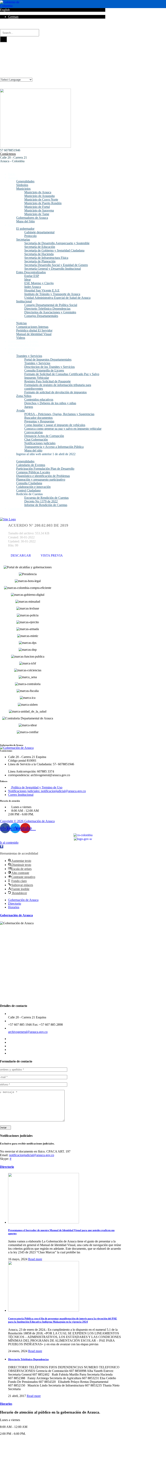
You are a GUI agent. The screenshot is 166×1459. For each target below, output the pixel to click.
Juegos (28, 406)
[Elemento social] (1, 27)
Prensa (12, 319)
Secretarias (23, 239)
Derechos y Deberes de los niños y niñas (50, 403)
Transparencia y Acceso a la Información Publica (23, 343)
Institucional (24, 301)
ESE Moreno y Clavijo (39, 283)
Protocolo (30, 236)
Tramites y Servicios (29, 356)
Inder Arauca (32, 286)
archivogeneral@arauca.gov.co (28, 1032)
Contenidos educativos (38, 399)
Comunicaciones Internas (32, 326)
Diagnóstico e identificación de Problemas (43, 476)
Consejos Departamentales (41, 316)
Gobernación (16, 225)
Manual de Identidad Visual (33, 334)
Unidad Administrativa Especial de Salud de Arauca (57, 297)
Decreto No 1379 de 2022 (41, 501)
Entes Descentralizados (31, 272)
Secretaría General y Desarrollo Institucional (52, 268)
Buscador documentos (38, 417)
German (13, 16)
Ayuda (20, 410)
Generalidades (25, 181)
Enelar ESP (31, 276)
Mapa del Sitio (25, 221)
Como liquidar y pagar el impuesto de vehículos (54, 425)
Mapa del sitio (33, 450)
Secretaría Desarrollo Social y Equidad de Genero (56, 265)
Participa (13, 457)
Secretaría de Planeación (39, 261)
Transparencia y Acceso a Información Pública (54, 446)
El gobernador (25, 228)
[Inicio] (8, 519)
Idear (27, 279)
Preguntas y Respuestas (39, 421)
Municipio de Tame (36, 214)
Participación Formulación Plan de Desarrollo (45, 468)
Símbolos (22, 185)
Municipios (23, 188)
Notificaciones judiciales (39, 443)
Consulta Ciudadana (29, 483)
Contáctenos (8, 154)
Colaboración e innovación (33, 486)
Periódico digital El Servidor (34, 330)
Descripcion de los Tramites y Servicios (49, 366)
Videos (20, 337)
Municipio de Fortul (37, 206)
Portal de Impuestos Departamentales (47, 359)
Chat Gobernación (36, 439)
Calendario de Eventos (30, 465)
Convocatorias (33, 432)
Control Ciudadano (28, 490)
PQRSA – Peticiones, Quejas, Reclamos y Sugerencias (59, 414)
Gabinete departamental (39, 232)
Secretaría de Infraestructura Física (46, 257)
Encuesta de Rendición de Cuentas (46, 497)
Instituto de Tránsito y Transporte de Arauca (52, 294)
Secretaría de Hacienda (39, 254)
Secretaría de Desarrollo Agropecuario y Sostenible (56, 243)
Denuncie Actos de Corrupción (44, 436)
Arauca (12, 177)
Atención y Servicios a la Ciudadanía (21, 350)
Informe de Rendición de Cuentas (45, 505)
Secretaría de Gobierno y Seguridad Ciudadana (54, 250)
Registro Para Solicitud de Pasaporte (47, 381)
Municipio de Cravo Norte (41, 199)
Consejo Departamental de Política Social (50, 305)
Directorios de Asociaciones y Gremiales (50, 312)
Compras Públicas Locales (33, 472)
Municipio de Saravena (39, 210)
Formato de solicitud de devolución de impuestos (55, 392)
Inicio (11, 174)
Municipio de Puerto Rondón (43, 203)
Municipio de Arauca (37, 192)
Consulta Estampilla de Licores (44, 370)
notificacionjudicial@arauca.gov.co (31, 1155)
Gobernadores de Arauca (32, 217)
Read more (35, 1259)
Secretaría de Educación (39, 246)
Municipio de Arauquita (39, 196)
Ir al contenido (9, 842)
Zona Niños (23, 396)
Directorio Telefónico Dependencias (47, 308)
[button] (1, 846)
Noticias (21, 323)
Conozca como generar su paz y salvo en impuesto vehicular (62, 428)
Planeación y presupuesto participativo (40, 479)
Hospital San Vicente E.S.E (42, 290)
